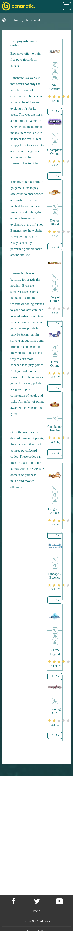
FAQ (36, 910)
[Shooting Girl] (54, 717)
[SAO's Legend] (54, 658)
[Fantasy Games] (54, 141)
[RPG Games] (54, 135)
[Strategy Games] (54, 282)
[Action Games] (54, 636)
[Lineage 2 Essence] (54, 581)
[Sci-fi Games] (54, 76)
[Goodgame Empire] (54, 434)
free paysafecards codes (28, 20)
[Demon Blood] (54, 228)
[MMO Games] (54, 65)
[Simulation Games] (54, 70)
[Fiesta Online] (54, 370)
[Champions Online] (54, 158)
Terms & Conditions (36, 921)
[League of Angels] (54, 517)
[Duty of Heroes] (54, 305)
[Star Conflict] (54, 93)
